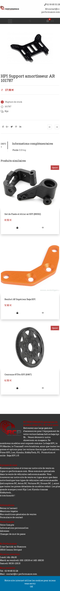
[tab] (4, 145)
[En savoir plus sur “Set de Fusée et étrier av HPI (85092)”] (17, 228)
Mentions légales (9, 511)
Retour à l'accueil (8, 508)
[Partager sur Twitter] (11, 127)
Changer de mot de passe (12, 534)
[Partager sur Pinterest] (16, 127)
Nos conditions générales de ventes (18, 514)
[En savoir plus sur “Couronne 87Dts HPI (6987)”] (17, 388)
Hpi (7, 111)
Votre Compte (7, 524)
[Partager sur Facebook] (3, 127)
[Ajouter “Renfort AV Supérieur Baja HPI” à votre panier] (17, 313)
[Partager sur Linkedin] (20, 127)
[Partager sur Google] (7, 127)
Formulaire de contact (11, 517)
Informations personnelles (14, 528)
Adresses (4, 531)
